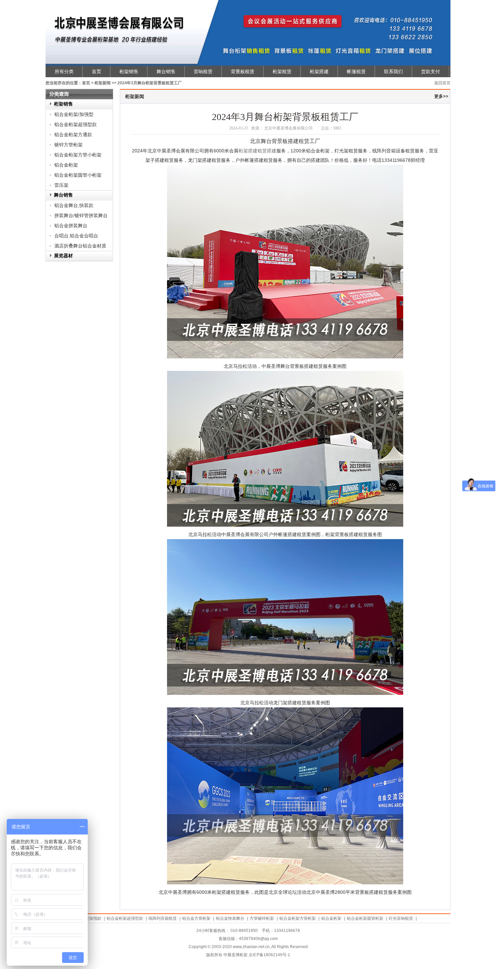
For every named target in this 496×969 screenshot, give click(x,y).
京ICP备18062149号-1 (269, 954)
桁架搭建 (319, 71)
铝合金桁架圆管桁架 (365, 918)
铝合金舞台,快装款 (73, 205)
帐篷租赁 (356, 71)
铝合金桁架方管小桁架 (78, 154)
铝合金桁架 (66, 165)
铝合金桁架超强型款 (75, 124)
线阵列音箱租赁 (162, 918)
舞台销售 (166, 71)
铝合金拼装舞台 (70, 225)
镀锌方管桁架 (68, 144)
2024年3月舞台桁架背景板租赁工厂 (149, 83)
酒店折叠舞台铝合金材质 (80, 245)
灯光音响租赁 (401, 918)
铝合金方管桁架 (196, 918)
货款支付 (430, 71)
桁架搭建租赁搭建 (257, 150)
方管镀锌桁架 (262, 918)
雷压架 (61, 185)
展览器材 (63, 255)
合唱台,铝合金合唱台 (76, 235)
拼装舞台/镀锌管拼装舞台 (81, 215)
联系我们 (393, 71)
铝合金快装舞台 (230, 918)
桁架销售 (128, 71)
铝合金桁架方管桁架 (297, 918)
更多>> (441, 96)
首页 (96, 71)
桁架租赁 (282, 71)
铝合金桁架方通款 (73, 134)
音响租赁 (203, 71)
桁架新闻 (102, 83)
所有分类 (64, 71)
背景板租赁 (242, 71)
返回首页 (442, 83)
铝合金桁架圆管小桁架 (78, 175)
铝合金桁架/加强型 (73, 114)
